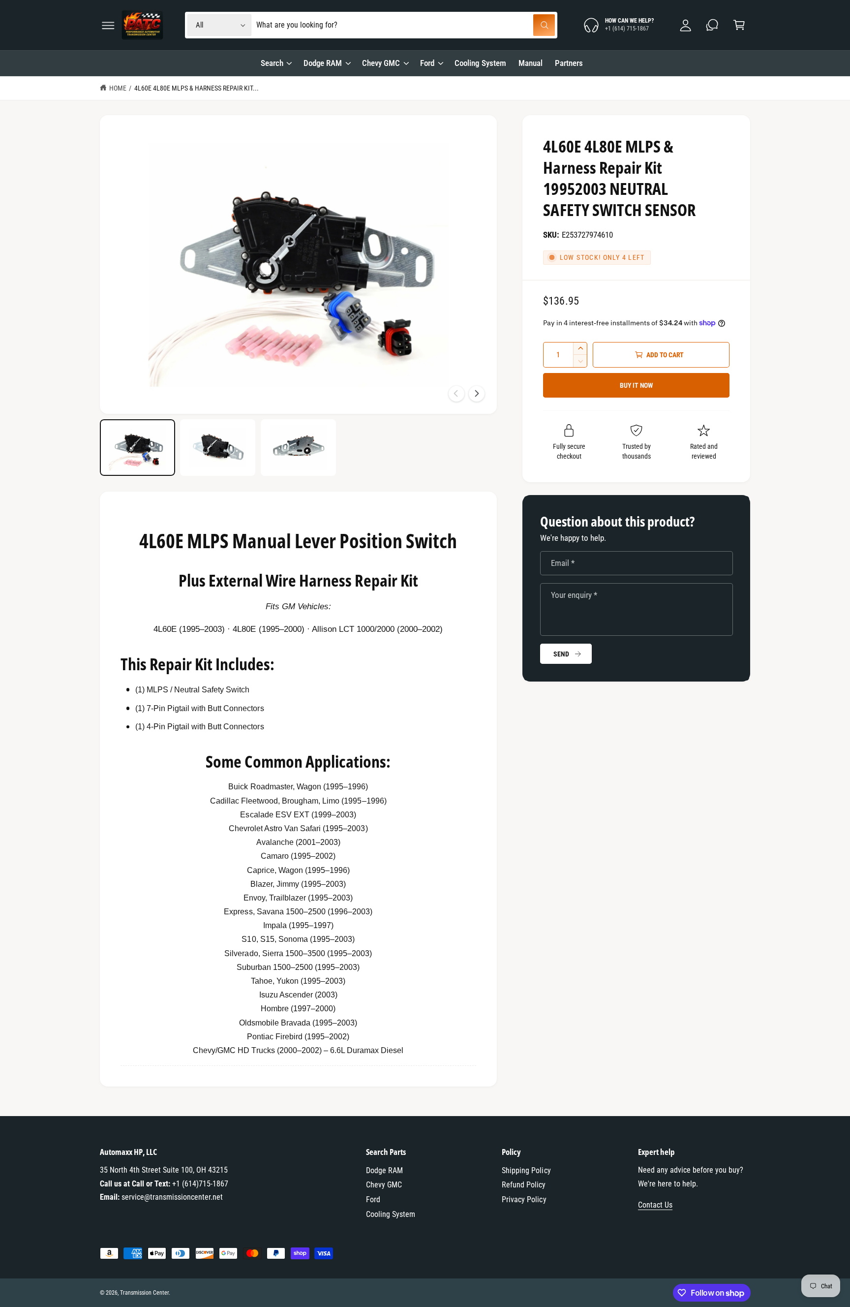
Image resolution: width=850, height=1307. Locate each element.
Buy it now (636, 385)
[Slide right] (477, 394)
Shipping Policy (526, 1170)
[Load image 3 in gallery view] (298, 447)
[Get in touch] (712, 25)
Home (117, 88)
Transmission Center (144, 1292)
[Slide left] (456, 394)
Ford (427, 63)
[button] (107, 25)
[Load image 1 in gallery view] (137, 447)
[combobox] (405, 25)
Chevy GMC (381, 63)
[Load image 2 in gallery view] (217, 447)
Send (561, 654)
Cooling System (390, 1214)
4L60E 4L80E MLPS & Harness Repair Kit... (196, 88)
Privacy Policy (524, 1199)
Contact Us (655, 1205)
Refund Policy (524, 1184)
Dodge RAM (323, 63)
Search (272, 63)
